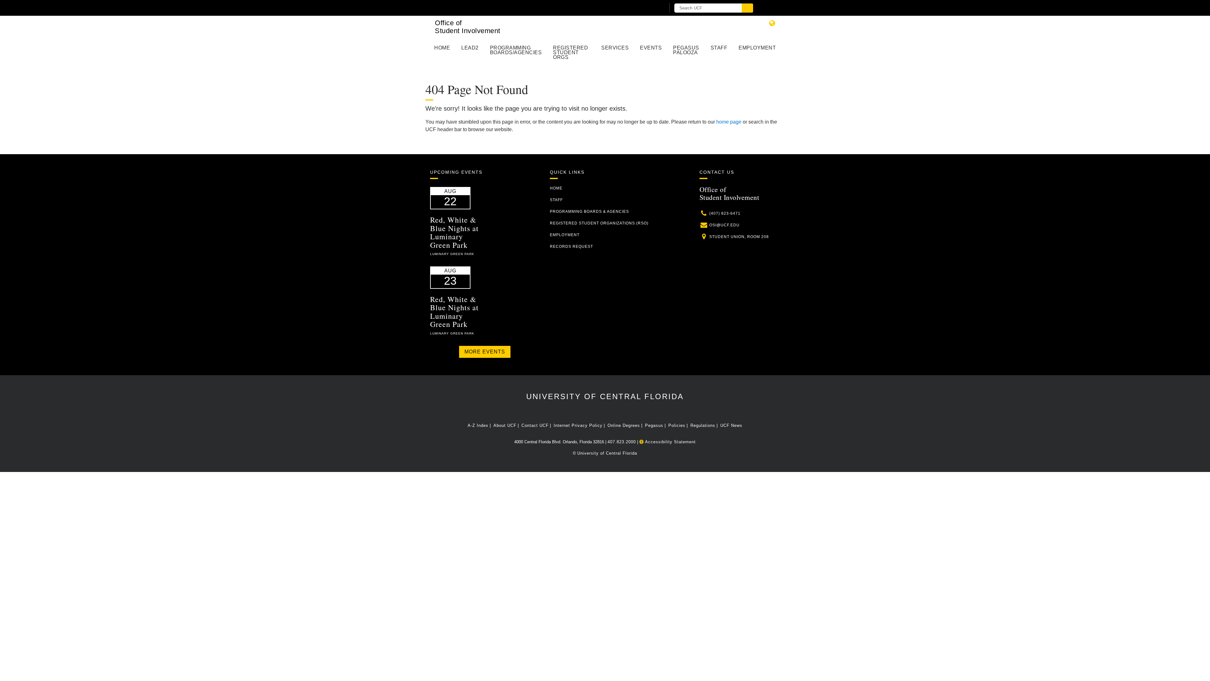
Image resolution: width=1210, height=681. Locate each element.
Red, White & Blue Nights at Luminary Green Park (454, 232)
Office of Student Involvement (467, 27)
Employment (757, 47)
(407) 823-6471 (724, 213)
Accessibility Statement (670, 441)
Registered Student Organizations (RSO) (599, 223)
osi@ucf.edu (724, 225)
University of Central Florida (605, 396)
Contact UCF (535, 425)
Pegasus (654, 425)
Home (442, 47)
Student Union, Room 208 (739, 237)
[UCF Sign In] (645, 8)
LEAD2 (470, 47)
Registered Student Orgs (570, 52)
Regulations (702, 425)
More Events (484, 351)
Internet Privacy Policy (578, 425)
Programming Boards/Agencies (516, 50)
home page (728, 122)
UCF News (731, 425)
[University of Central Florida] (503, 8)
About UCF (504, 425)
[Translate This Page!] (772, 23)
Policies (676, 425)
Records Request (571, 246)
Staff (719, 47)
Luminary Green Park (452, 254)
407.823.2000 (622, 441)
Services (615, 47)
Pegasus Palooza (686, 50)
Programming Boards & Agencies (589, 211)
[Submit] (747, 8)
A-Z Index (478, 425)
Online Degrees (624, 425)
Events (651, 47)
